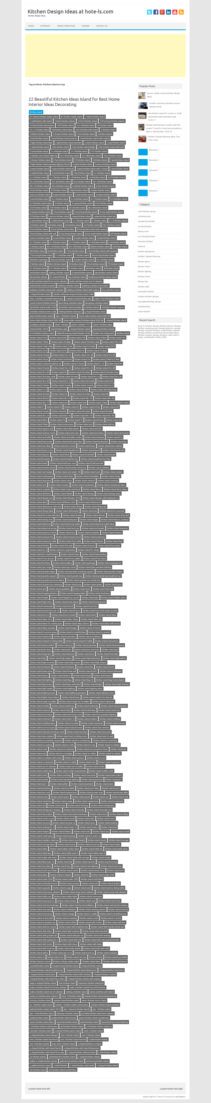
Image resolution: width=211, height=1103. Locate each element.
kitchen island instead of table (78, 641)
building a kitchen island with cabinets (47, 290)
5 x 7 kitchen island (81, 221)
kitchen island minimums (41, 719)
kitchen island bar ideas (40, 446)
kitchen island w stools (111, 918)
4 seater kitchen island (106, 195)
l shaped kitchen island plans (42, 974)
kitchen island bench (91, 450)
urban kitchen (144, 311)
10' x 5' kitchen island (39, 130)
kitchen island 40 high (78, 390)
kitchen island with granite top (43, 935)
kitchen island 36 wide (68, 377)
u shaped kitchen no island (89, 1044)
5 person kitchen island (58, 216)
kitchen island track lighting (85, 866)
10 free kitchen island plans (42, 125)
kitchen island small (120, 831)
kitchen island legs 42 (83, 680)
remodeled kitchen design (149, 301)
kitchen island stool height (73, 840)
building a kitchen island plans (95, 286)
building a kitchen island (68, 286)
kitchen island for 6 (38, 550)
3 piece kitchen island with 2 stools (92, 169)
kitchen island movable (68, 723)
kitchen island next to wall (101, 736)
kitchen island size (101, 831)
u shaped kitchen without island (81, 1052)
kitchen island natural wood (69, 727)
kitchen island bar (119, 441)
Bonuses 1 (153, 191)
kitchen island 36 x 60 (39, 381)
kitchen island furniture (40, 563)
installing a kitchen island (41, 325)
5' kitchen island (99, 221)
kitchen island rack (120, 797)
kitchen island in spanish (99, 632)
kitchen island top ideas (40, 866)
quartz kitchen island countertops (94, 1018)
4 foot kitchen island (39, 190)
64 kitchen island (119, 247)
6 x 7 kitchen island (77, 242)
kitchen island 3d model (84, 381)
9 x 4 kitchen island (38, 268)
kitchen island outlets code (101, 771)
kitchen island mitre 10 (64, 719)
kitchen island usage (62, 888)
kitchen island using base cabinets (45, 892)
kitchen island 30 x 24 (61, 368)
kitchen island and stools (118, 433)
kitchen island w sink (89, 918)
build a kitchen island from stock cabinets (48, 281)
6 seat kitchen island (62, 238)
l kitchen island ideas (91, 961)
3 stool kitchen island (61, 173)
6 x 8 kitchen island (97, 242)
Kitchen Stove (144, 276)
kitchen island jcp (65, 645)
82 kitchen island (76, 264)
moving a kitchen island (40, 1000)
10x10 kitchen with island (86, 130)
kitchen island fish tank (62, 545)
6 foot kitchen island (39, 229)
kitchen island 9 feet (39, 424)
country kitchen (145, 226)
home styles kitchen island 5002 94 (94, 316)
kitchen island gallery (62, 563)
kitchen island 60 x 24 (39, 415)
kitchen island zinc (55, 957)
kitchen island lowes (71, 697)
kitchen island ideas (107, 615)
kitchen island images (67, 628)
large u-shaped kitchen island (43, 983)
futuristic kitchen (145, 241)
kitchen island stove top (89, 844)
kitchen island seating (107, 823)
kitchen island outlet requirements (71, 771)
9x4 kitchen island (38, 273)
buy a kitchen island (111, 290)
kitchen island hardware (99, 593)
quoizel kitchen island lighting (114, 1022)
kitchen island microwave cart (68, 714)
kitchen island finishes (39, 545)
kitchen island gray (73, 584)
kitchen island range (63, 801)
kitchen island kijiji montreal (42, 662)
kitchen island (36, 112)
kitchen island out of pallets (71, 766)
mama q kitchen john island (101, 992)
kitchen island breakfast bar (65, 459)
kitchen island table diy (92, 849)
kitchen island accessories (62, 424)
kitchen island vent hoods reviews (112, 905)
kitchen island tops (62, 866)
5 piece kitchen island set (104, 216)
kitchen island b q (114, 437)
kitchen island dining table (41, 511)
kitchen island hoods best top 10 (44, 610)
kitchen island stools (97, 840)
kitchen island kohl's (88, 671)
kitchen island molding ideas (42, 723)
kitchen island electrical (40, 524)
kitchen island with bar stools (43, 927)
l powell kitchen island (39, 966)
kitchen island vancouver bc (42, 901)
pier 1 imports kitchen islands (76, 1009)
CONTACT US (101, 26)
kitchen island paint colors (110, 775)
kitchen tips (143, 281)
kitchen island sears (86, 823)
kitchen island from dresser (42, 558)
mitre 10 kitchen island (71, 996)
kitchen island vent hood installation (78, 905)
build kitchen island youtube (42, 286)
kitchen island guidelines (59, 589)
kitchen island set (109, 827)
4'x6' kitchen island (38, 208)
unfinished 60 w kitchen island (62, 1057)
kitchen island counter (59, 485)
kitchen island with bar (115, 922)
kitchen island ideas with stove (106, 623)
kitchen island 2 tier (64, 346)
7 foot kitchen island (75, 251)
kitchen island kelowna (64, 654)
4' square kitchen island (82, 203)
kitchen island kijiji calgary (60, 658)
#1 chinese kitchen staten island (44, 117)
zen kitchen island (38, 1070)
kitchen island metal (62, 710)
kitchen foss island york (103, 333)
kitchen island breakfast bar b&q (95, 459)
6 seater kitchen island (84, 238)
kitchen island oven (38, 775)
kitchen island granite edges (42, 571)
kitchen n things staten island (66, 961)
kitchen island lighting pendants (72, 693)
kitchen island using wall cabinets (111, 892)
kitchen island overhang (60, 775)
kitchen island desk (38, 502)
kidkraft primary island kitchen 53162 (73, 333)
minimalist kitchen (146, 291)
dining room (143, 231)
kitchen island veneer (66, 901)
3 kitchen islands (100, 160)
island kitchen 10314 (39, 329)
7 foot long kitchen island (41, 255)
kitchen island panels (39, 779)
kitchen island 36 (59, 372)
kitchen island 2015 (58, 351)
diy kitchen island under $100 (43, 307)
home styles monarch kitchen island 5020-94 (83, 320)
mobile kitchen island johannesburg (100, 996)
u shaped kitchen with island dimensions (81, 1048)
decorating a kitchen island (70, 303)
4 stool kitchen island (39, 199)
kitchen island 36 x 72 (61, 381)
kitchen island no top (85, 745)
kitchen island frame (70, 554)
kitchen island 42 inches (80, 394)
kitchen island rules (85, 818)
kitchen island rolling (119, 814)
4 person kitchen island (40, 195)
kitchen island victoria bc (41, 914)
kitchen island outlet (95, 766)
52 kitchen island (37, 225)
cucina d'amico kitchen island (43, 303)
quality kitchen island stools (63, 1018)
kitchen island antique (94, 437)
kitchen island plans (105, 784)
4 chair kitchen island (105, 186)
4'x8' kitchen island (57, 208)
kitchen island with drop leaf (95, 931)
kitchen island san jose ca (64, 823)
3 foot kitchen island (62, 160)
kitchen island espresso (117, 528)
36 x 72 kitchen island (39, 186)
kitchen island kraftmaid (110, 671)
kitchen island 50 (54, 407)
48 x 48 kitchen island (97, 208)
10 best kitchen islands (65, 121)
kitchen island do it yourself (112, 511)
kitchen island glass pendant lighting (94, 567)
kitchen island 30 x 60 (39, 372)
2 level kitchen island (39, 138)
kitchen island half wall (103, 589)
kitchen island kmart (105, 667)
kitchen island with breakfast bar (73, 927)
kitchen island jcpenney (86, 645)
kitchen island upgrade (40, 888)
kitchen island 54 (71, 407)
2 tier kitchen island (60, 147)
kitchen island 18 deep (61, 342)
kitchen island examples (88, 532)
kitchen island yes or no (61, 953)
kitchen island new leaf (77, 732)
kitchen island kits (85, 667)
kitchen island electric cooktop (115, 519)
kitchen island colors (63, 480)
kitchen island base (86, 446)
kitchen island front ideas (94, 558)
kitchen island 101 (117, 338)
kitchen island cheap (111, 476)
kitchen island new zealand (42, 736)
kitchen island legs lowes (41, 684)
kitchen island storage (119, 840)
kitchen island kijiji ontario (68, 662)
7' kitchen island (82, 255)
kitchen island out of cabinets (43, 766)
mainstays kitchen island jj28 (90, 983)
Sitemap (85, 26)
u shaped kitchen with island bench (45, 1048)
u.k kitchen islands (38, 1057)
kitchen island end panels (93, 528)
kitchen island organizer (109, 762)
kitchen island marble (39, 706)
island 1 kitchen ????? (80, 325)
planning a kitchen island (67, 1013)
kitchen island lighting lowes (42, 693)
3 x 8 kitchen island (77, 177)
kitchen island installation (90, 636)
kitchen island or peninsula (41, 762)
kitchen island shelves (61, 831)
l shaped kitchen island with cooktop (74, 974)
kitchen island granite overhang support (76, 571)
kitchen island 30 (114, 364)
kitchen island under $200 (41, 879)
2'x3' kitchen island (98, 151)
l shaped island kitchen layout (65, 966)
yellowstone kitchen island (71, 1061)
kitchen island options (74, 758)
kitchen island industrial (40, 636)
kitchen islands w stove (40, 961)
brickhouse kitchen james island (103, 277)
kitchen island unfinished (92, 879)
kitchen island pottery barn (65, 792)
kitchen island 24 (76, 351)
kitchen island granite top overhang (46, 584)
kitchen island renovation (41, 814)
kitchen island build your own (63, 463)
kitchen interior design (170, 326)
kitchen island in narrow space (43, 632)
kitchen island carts (92, 472)
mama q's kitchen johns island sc (44, 996)
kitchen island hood (64, 606)
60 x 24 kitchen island (56, 247)
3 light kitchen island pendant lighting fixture (50, 164)
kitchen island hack (81, 589)
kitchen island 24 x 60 (105, 355)
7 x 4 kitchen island (63, 255)
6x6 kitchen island (55, 251)
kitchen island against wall (41, 428)
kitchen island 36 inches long (105, 372)
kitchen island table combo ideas (64, 849)
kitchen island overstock (85, 775)
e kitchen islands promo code (43, 312)
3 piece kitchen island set (63, 169)
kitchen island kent (85, 654)
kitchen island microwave (41, 714)
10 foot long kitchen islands (112, 121)
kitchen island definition (40, 493)
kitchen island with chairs (41, 931)
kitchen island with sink (71, 940)
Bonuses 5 (153, 150)
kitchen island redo (56, 805)
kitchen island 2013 (106, 346)
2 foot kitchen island (85, 134)
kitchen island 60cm (38, 420)
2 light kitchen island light (41, 143)
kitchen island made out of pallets (74, 701)
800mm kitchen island (56, 264)
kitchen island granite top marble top (83, 580)
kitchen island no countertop (77, 740)
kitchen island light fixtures (117, 684)
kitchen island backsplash (96, 441)
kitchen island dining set (95, 506)
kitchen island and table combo (68, 437)
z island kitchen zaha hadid (82, 1065)
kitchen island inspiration (65, 636)
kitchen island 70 (57, 420)
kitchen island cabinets (99, 467)
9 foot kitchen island (96, 264)
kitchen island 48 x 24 (60, 398)
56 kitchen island (54, 225)
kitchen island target (101, 857)
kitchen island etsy (67, 532)
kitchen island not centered (62, 749)
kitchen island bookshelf (83, 454)
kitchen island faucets (93, 541)
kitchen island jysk (110, 649)
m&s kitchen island (67, 983)
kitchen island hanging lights (73, 593)
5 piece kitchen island (81, 216)
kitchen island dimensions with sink (45, 506)
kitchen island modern (87, 719)
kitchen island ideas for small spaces (46, 623)
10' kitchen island (104, 125)
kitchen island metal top (109, 710)
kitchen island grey (113, 584)
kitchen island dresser (95, 515)
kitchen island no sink (64, 745)
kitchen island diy (89, 511)
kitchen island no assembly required (46, 740)
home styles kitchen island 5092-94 (45, 320)
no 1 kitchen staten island (41, 1005)
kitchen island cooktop (108, 480)
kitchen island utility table (65, 896)
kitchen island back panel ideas (69, 441)
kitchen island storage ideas (42, 844)
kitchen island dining (73, 506)
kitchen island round (66, 818)
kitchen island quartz (60, 797)
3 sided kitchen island (39, 173)
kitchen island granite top (70, 576)
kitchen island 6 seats (39, 411)
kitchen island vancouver (91, 896)
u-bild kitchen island (107, 1052)
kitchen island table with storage (74, 857)
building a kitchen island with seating (82, 290)
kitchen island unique (69, 883)
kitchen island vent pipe (40, 909)
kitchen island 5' (37, 407)
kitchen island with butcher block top (107, 927)
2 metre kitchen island (94, 143)
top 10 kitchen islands (39, 1044)
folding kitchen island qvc (70, 312)
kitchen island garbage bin (109, 563)
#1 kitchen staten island (71, 117)
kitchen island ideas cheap (66, 619)
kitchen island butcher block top (72, 467)
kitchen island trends (69, 870)
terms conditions (66, 26)
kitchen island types (38, 875)
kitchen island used (82, 888)
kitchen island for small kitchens (44, 554)
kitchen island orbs (87, 762)
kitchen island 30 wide (39, 368)
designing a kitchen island (96, 303)
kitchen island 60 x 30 (61, 415)
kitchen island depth (63, 493)
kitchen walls (143, 286)
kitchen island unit (90, 883)
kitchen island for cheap (88, 550)
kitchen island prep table (117, 792)
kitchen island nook (38, 749)
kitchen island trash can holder (43, 870)
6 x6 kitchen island (116, 242)
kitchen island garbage (85, 563)
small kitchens (144, 306)
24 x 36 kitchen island (69, 156)
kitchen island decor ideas (115, 489)
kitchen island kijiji (38, 658)
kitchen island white (67, 922)
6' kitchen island (37, 247)
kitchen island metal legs (85, 710)
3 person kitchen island (105, 164)
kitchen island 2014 (38, 351)
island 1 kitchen (62, 325)
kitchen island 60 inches (79, 411)
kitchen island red (38, 805)
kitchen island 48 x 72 (39, 402)
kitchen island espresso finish (43, 532)
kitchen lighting (144, 271)
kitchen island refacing (78, 805)
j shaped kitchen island (80, 329)
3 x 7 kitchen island (57, 177)
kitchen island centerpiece (41, 476)
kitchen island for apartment (62, 550)
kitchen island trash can (111, 866)
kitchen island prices (39, 797)
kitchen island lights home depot (44, 697)
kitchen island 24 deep (97, 351)
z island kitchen (60, 1065)
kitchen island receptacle (112, 801)
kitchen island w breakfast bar (113, 914)
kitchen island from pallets (69, 558)
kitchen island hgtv (90, 597)
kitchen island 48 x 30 (82, 398)
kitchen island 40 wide (39, 394)
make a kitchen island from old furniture (87, 987)
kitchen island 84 (113, 420)
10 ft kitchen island (65, 125)
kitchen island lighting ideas (90, 688)
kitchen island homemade (41, 606)
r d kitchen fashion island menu (43, 1026)
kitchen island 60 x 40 (104, 415)
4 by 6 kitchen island (61, 186)
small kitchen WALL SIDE (155, 337)
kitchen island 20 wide (85, 346)
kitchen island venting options (92, 909)
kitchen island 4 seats (61, 385)
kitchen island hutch (87, 615)
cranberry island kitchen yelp (78, 299)
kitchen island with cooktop (67, 931)
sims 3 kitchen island (91, 1035)
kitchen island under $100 (102, 875)
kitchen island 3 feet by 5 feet (106, 359)
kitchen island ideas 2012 (41, 619)
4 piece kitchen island (62, 195)
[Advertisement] (105, 55)
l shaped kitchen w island (105, 974)
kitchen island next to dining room (72, 736)
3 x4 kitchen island (97, 177)
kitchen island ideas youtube (42, 628)
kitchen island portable (64, 788)
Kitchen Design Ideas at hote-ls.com (70, 11)
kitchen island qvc (101, 797)
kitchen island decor (92, 489)
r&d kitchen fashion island (71, 1026)
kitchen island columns (85, 480)
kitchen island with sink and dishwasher (101, 940)
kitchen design (152, 326)
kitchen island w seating (66, 918)
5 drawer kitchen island (40, 212)
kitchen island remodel (74, 810)
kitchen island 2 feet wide (41, 346)
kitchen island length (93, 684)
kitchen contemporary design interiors (155, 328)
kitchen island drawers (73, 515)
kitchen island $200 (58, 338)
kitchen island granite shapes (109, 571)
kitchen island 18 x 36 (111, 342)
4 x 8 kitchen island (118, 199)
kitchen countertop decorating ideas (162, 332)
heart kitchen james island (41, 316)
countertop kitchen (146, 221)
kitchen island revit (98, 814)
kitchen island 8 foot (94, 420)
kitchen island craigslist (40, 489)
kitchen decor (144, 261)
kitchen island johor (63, 649)
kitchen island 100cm (97, 338)
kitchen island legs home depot (110, 680)
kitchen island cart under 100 (68, 472)
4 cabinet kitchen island (82, 186)
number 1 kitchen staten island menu (71, 1005)
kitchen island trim (115, 870)
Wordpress (180, 1097)
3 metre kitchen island (82, 164)
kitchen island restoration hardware (71, 814)
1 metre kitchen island (95, 117)
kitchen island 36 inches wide (42, 377)
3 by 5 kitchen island (113, 156)
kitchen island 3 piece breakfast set (45, 364)
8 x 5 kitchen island (105, 260)
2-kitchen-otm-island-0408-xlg (43, 156)
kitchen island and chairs (93, 433)
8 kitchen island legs (39, 260)
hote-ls (141, 326)
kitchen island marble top (63, 706)
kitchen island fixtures (85, 545)
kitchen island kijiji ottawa (94, 662)
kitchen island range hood (86, 801)
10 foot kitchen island (87, 121)
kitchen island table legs (40, 853)
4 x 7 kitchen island (99, 199)
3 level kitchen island (119, 160)
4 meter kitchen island (100, 190)
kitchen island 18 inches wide (86, 342)
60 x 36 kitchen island (78, 247)
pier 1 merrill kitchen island (42, 1013)
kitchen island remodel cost (99, 810)
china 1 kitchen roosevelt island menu (46, 299)
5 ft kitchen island (38, 216)
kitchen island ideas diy (91, 619)
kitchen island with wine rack (96, 948)
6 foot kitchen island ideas (62, 229)
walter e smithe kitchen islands (43, 1061)
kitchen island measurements (114, 706)
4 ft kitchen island (59, 190)
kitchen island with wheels (69, 948)
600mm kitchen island (100, 247)
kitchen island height (39, 597)
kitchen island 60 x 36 (82, 415)
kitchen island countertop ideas (111, 485)
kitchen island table (38, 849)
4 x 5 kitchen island (59, 199)
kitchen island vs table (87, 914)
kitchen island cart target (41, 472)
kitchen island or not (96, 758)
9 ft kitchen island (115, 264)
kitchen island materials (87, 706)
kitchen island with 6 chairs (90, 922)
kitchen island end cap (69, 528)
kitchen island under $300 (66, 879)
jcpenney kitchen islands (103, 329)
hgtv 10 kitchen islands (66, 316)
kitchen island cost (38, 485)
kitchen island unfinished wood (43, 883)
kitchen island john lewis (40, 649)
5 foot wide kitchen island (111, 212)
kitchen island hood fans (86, 606)
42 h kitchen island (77, 208)
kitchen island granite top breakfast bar (103, 576)
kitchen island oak (38, 753)
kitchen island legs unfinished (68, 684)
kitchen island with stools (41, 944)
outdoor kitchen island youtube (105, 1005)
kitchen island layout (102, 675)
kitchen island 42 (59, 394)
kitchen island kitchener (63, 667)
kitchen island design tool (41, 498)
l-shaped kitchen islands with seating (84, 979)
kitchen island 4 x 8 (57, 390)
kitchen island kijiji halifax (114, 658)
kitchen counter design (148, 335)
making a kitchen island (76, 992)
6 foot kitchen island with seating (92, 229)
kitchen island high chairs (41, 602)
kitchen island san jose (40, 823)
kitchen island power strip (91, 792)
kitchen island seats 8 (89, 827)
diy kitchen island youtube (70, 307)
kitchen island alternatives (67, 428)
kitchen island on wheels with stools (46, 758)
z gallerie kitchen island (40, 1065)
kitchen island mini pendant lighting (100, 714)
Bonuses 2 (153, 180)
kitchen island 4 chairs (39, 385)
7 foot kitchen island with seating (102, 251)
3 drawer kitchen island (40, 160)
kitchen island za (37, 957)
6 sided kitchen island (106, 238)
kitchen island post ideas (88, 788)
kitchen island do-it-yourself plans (45, 515)
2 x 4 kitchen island (59, 151)
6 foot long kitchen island (70, 234)
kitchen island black (61, 454)
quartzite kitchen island (67, 1022)
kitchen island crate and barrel (66, 489)
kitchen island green (93, 584)
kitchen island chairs (65, 476)
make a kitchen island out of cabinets (46, 992)
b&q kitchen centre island (106, 273)
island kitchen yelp (59, 329)
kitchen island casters (112, 472)
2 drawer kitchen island (63, 134)
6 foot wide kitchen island (96, 234)
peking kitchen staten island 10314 (45, 1009)
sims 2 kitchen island (70, 1035)
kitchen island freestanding (94, 554)
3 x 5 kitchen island (38, 177)
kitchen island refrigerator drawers (45, 810)
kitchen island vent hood (109, 901)
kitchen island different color (62, 502)
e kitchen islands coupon (113, 307)
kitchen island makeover (103, 701)
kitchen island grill (38, 589)
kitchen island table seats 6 (66, 853)
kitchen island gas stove (65, 567)
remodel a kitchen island (41, 1031)
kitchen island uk (81, 875)
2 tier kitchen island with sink (111, 147)
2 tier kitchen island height (83, 147)
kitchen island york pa (84, 953)
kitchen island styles (111, 844)
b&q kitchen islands (38, 277)
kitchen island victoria (118, 909)
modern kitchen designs (148, 296)
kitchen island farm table (70, 541)
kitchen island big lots (39, 454)
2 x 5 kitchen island (79, 151)
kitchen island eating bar (66, 519)
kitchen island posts (111, 788)
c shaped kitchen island (40, 294)
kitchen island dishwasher (67, 511)
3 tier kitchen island (82, 173)
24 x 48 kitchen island (91, 156)
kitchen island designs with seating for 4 (100, 498)
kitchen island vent (87, 901)
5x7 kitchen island (92, 225)
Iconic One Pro (149, 1097)
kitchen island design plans (108, 493)
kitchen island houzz (71, 610)
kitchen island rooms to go (42, 818)
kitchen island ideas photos (77, 623)
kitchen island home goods (93, 602)
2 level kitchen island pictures (64, 138)
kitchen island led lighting (41, 680)
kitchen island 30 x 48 (105, 368)
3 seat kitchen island (119, 169)
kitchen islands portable (116, 957)
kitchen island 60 (59, 411)
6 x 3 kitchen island (38, 242)
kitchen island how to (39, 615)
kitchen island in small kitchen (72, 632)
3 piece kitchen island (39, 169)
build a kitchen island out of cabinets (86, 281)
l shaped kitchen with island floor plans (47, 979)
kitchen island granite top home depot (47, 580)
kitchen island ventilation (65, 909)
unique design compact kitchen (159, 329)
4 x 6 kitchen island (79, 199)
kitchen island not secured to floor (92, 749)
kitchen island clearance (40, 480)
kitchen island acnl (84, 424)
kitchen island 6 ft (111, 407)
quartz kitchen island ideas (42, 1022)
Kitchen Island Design (84, 493)
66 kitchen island (37, 251)
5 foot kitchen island (62, 212)
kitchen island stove (66, 844)
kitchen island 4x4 (60, 402)
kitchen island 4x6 (78, 402)
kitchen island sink (82, 831)
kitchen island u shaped (60, 875)
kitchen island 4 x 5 (104, 385)
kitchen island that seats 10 (42, 862)
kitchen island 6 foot (91, 407)
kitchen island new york (100, 732)
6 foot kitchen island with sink (43, 234)
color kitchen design (147, 211)
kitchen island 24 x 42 (61, 355)
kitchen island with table (91, 944)
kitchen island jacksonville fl (42, 645)
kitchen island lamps (39, 675)
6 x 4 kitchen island (57, 242)
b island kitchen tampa (82, 273)
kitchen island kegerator (41, 654)
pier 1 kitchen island (101, 1009)
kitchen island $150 (38, 338)
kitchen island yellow (39, 953)
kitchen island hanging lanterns (43, 593)
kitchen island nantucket (92, 723)
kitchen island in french (90, 628)
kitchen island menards (40, 710)
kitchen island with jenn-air (72, 935)
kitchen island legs (63, 680)
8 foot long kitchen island (103, 255)
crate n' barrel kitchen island (106, 299)
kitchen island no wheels (109, 745)
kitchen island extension (94, 537)
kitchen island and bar (92, 428)
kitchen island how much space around (100, 610)
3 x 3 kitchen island (101, 173)
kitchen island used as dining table (109, 888)
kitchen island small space (41, 836)
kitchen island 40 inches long (103, 390)
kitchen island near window (97, 727)
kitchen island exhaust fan (41, 537)
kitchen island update (110, 883)
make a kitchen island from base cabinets (48, 987)
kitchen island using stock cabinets (78, 892)
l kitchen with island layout (115, 961)
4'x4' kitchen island (103, 203)
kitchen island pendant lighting (65, 779)
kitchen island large (82, 675)
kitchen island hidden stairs (113, 597)
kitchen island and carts (68, 433)
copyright (45, 26)
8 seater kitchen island (84, 260)
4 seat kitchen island (84, 195)
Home (31, 26)
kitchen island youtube (107, 953)
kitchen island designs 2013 (67, 498)
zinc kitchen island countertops (62, 1070)
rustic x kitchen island (93, 1031)
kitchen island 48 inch (39, 398)
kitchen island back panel (41, 441)
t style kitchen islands (98, 1039)
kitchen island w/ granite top (42, 922)
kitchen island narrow (115, 723)
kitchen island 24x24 (39, 359)
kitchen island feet (114, 541)
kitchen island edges (89, 519)
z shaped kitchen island (107, 1065)
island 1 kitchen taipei (102, 325)
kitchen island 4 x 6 (38, 390)
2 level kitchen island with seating (95, 138)
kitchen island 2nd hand (61, 359)
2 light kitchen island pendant (68, 143)
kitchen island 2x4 (82, 359)
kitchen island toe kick (85, 862)
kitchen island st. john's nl (89, 836)
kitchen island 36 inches (79, 372)
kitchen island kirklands (40, 667)
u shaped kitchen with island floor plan (47, 1052)
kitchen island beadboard (67, 450)
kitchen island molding (110, 719)
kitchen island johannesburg (111, 645)
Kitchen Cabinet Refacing (149, 256)
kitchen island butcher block (42, 467)
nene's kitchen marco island (94, 1000)
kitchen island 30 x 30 (83, 368)
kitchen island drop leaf (118, 515)
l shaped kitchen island (91, 966)
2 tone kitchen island (39, 151)
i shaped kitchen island (116, 320)
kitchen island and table (40, 437)
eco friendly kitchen (146, 236)
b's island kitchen (57, 277)
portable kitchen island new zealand (97, 1013)
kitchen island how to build (64, 615)
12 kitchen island (108, 130)
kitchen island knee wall (65, 671)
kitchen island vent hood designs (44, 905)
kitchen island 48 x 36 (104, 398)
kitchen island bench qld (113, 450)
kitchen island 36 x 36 (111, 377)
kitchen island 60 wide (102, 411)
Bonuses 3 (153, 170)
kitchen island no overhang (105, 740)
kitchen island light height (41, 688)
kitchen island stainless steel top (44, 840)
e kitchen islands (91, 307)
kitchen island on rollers (85, 753)
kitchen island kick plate (107, 654)
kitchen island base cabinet (110, 446)
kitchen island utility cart (40, 896)
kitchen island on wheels (110, 753)
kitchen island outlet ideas (41, 771)
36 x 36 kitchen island (102, 182)
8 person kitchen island (61, 260)
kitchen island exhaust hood (68, 537)
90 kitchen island (93, 268)
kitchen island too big (107, 862)
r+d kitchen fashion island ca (99, 1026)
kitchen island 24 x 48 (83, 355)
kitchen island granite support (43, 576)
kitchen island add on (104, 424)
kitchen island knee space (41, 671)
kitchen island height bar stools (65, 597)
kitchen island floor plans (109, 545)
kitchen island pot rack (40, 792)
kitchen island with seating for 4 (44, 940)
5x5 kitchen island (73, 225)
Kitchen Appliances (146, 251)
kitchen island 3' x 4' (95, 364)
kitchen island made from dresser (97, 697)
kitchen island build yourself (90, 463)
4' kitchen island (62, 203)
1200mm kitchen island (40, 134)
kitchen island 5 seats (119, 402)
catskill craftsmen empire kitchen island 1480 (73, 294)
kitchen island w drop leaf (41, 918)
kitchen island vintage (64, 914)
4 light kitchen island (78, 190)
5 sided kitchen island (60, 221)
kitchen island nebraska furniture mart (47, 732)
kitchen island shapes (39, 831)
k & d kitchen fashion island (42, 333)
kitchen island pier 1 (39, 784)
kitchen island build (38, 463)
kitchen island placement (82, 784)
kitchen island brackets (40, 459)
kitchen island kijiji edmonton (87, 658)
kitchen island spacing (65, 836)
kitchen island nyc (118, 749)
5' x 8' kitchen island (118, 221)
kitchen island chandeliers (87, 476)
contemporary (144, 216)
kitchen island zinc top (76, 957)
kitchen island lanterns (61, 675)
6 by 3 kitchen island (111, 225)
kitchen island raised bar (41, 801)
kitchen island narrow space (42, 727)
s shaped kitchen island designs (44, 1035)
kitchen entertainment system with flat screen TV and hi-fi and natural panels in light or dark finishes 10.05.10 (164, 128)
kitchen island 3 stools (74, 364)
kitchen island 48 (100, 394)
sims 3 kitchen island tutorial (73, 1039)
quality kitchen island (39, 1018)
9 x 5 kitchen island (57, 268)
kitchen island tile (64, 862)
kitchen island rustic (106, 818)
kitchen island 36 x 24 (90, 377)
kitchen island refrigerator (102, 805)
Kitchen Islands (95, 957)
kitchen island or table (66, 762)
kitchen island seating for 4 (42, 827)
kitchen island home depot (67, 602)
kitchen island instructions (106, 641)
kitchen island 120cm (39, 342)
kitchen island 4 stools (84, 385)
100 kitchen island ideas (62, 130)
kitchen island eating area (41, 519)
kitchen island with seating (98, 935)
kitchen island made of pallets (43, 701)
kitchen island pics (113, 779)
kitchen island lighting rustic (101, 693)
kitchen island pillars (59, 784)
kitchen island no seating (41, 745)
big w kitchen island (77, 277)
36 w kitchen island (81, 182)
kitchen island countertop (83, 485)
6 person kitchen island (40, 238)
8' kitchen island (37, 264)
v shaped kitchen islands (89, 1057)
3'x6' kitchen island (116, 177)
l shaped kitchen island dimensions (81, 970)
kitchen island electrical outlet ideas (98, 524)
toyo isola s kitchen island (63, 1044)
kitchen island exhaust (112, 532)
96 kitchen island (111, 268)
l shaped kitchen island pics (111, 970)
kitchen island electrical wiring (43, 528)
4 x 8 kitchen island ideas (41, 203)
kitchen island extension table (43, 541)
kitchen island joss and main (86, 649)
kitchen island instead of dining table (46, 641)
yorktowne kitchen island (97, 1061)
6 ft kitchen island (118, 234)
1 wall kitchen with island (41, 121)
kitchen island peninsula (92, 779)
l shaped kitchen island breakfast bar (46, 970)
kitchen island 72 (75, 420)
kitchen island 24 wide (39, 355)
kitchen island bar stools (64, 446)
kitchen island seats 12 (67, 827)
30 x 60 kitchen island (61, 182)
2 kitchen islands (104, 134)
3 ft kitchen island (82, 160)
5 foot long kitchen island (85, 212)
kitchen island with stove (66, 944)
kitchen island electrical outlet (66, 524)
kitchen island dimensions (89, 502)
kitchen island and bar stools (42, 433)
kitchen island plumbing (40, 788)
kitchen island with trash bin (42, 948)
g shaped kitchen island (95, 312)
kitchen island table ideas (116, 849)
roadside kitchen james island (67, 1031)
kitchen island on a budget (60, 753)
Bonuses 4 (153, 160)
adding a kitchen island (59, 273)
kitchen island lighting (65, 688)
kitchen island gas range (40, 567)
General (141, 246)
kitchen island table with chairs (43, 857)
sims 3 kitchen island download (44, 1039)
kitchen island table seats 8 (93, 853)
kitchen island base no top (41, 450)
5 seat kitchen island (39, 221)
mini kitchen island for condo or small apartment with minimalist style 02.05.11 (164, 116)
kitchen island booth (106, 454)
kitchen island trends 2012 (92, 870)
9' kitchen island (76, 268)
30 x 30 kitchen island (39, 182)
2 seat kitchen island (116, 143)
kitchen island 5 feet (98, 402)
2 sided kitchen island (39, 147)
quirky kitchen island (89, 1022)
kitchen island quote (81, 797)
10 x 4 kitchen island (85, 125)
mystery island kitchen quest (66, 1000)
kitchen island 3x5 (105, 381)
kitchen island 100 (77, 338)
